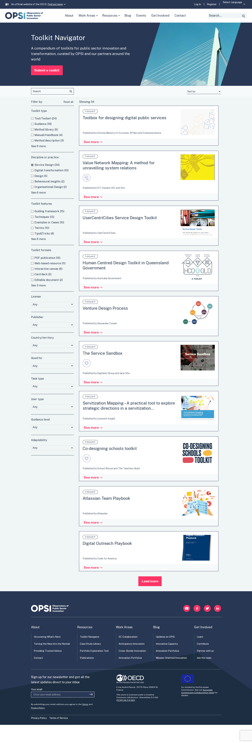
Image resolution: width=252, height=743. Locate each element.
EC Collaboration (128, 636)
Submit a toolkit (46, 70)
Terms (85, 704)
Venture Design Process (105, 308)
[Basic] (87, 180)
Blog (156, 627)
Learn (200, 636)
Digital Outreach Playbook (107, 543)
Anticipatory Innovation (132, 643)
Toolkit (90, 111)
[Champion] (87, 366)
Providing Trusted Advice (48, 650)
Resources (112, 18)
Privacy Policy (38, 708)
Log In (197, 4)
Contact (38, 658)
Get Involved (203, 627)
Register (212, 4)
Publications (87, 658)
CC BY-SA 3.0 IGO (125, 700)
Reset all (68, 102)
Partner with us (205, 650)
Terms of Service (58, 718)
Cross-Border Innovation (132, 650)
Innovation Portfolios (130, 658)
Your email (36, 689)
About (35, 627)
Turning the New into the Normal (52, 643)
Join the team (204, 658)
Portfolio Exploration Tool (94, 650)
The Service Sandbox (103, 353)
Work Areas (89, 18)
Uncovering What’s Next (47, 636)
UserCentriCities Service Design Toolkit (120, 217)
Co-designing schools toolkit (110, 448)
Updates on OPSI (165, 636)
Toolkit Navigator (89, 636)
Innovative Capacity (167, 643)
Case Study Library (90, 643)
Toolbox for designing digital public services (124, 117)
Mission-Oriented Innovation (171, 658)
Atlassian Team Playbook (106, 498)
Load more (150, 581)
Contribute (203, 643)
